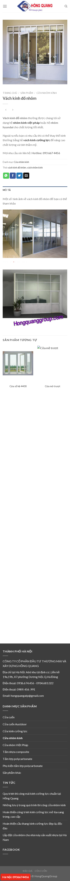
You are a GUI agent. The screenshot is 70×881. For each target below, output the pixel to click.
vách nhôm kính (35, 167)
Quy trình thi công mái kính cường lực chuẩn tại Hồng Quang (32, 796)
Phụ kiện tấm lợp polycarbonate (23, 765)
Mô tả (7, 190)
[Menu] (5, 6)
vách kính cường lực (36, 140)
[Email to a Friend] (26, 176)
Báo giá (27, 871)
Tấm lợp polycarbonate (17, 758)
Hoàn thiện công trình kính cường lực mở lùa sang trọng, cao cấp (33, 814)
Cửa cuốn (9, 717)
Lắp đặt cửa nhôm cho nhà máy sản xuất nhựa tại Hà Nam (35, 837)
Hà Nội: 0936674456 (15, 877)
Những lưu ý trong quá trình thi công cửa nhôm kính (34, 805)
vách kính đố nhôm (17, 167)
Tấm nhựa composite (16, 751)
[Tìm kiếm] (66, 6)
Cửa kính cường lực (15, 731)
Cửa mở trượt (52, 386)
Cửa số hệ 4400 (18, 386)
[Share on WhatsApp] (6, 176)
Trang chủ (10, 92)
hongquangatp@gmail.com (27, 695)
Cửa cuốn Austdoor (15, 724)
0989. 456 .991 (26, 689)
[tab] (35, 190)
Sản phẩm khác (12, 772)
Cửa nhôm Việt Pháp (15, 745)
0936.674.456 (25, 683)
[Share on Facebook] (13, 176)
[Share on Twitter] (19, 176)
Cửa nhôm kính (46, 92)
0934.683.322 (44, 683)
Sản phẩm (26, 92)
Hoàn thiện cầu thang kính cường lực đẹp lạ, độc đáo (32, 826)
